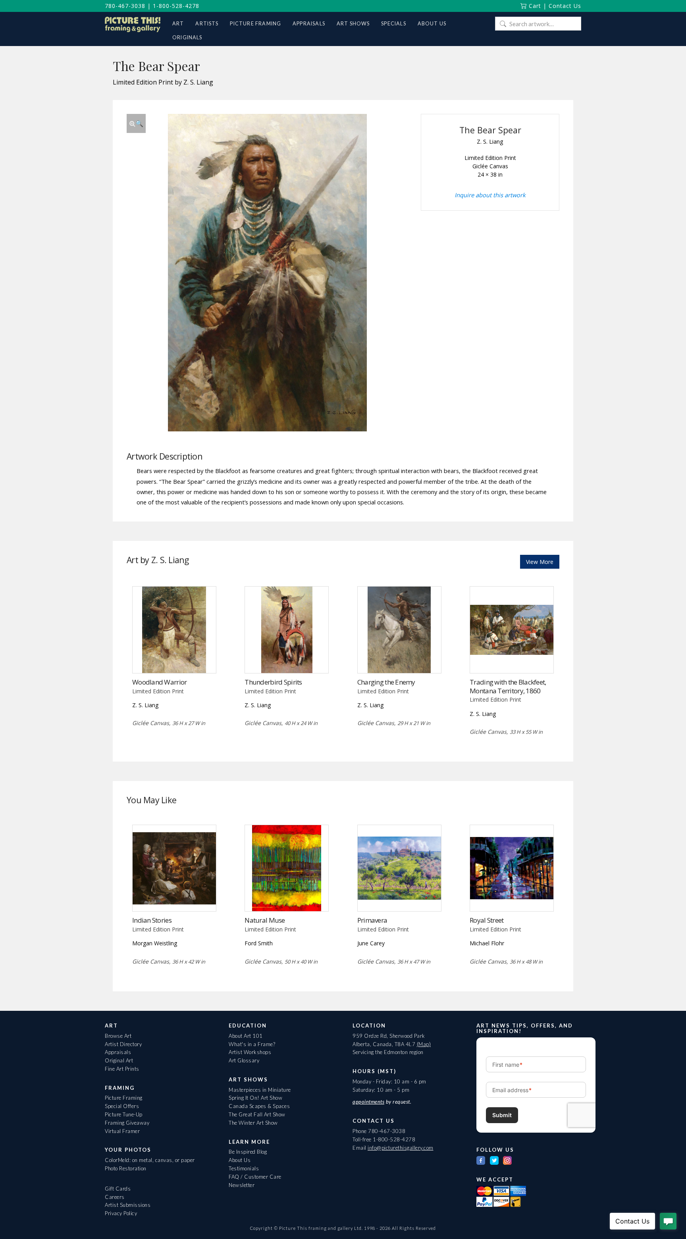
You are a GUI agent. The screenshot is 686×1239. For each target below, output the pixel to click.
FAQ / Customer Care (255, 1177)
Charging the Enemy (386, 682)
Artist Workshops (250, 1052)
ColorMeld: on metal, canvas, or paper (150, 1160)
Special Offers (122, 1106)
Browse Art (118, 1036)
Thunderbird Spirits (273, 682)
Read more (174, 656)
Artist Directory (123, 1044)
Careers (115, 1197)
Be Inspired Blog (248, 1152)
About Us (240, 1160)
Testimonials (244, 1168)
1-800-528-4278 (176, 6)
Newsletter (241, 1185)
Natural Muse (265, 920)
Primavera (372, 920)
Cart (534, 6)
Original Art (119, 1060)
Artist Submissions (127, 1205)
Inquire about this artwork (490, 195)
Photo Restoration (125, 1168)
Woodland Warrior (159, 682)
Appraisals (118, 1052)
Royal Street (486, 920)
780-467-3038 (125, 6)
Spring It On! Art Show (255, 1098)
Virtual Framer (122, 1131)
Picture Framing (124, 1098)
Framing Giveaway (127, 1123)
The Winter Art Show (253, 1123)
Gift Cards (118, 1188)
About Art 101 (246, 1036)
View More (539, 562)
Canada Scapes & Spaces (259, 1106)
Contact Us (565, 6)
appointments (368, 1102)
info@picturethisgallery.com (401, 1148)
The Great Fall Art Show (257, 1114)
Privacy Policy (121, 1213)
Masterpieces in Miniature (260, 1090)
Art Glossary (244, 1060)
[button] (136, 123)
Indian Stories (152, 920)
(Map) (424, 1044)
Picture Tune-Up (124, 1114)
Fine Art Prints (122, 1069)
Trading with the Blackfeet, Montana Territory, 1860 (508, 686)
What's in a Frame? (252, 1044)
